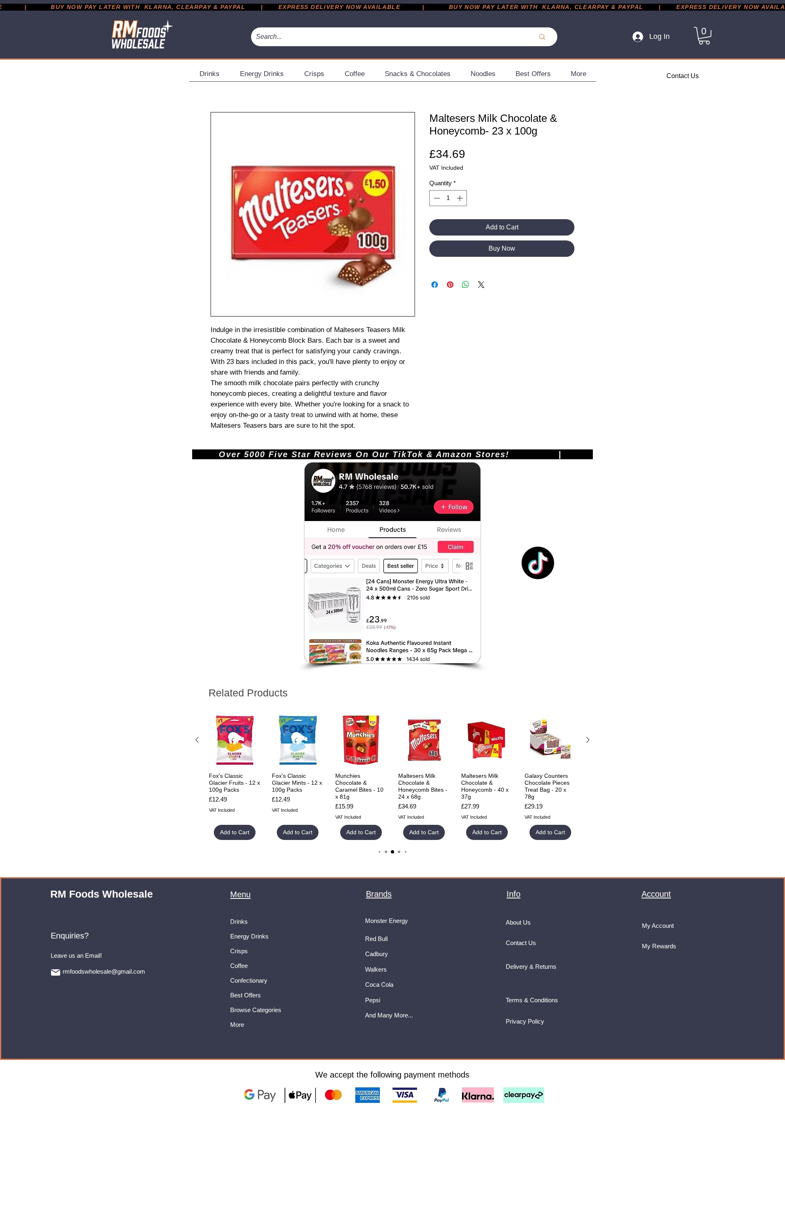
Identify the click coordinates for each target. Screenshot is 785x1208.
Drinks (239, 921)
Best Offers (245, 995)
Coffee (239, 965)
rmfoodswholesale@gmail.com (104, 971)
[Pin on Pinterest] (450, 285)
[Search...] (542, 36)
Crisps (239, 951)
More (237, 1024)
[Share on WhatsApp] (466, 285)
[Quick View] (234, 740)
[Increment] (460, 198)
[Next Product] (588, 740)
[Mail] (55, 972)
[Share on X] (481, 285)
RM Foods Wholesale (101, 894)
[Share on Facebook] (435, 285)
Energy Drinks (249, 936)
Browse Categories (255, 1009)
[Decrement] (436, 198)
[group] (392, 777)
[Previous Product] (197, 740)
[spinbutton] (448, 198)
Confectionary (248, 980)
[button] (704, 36)
